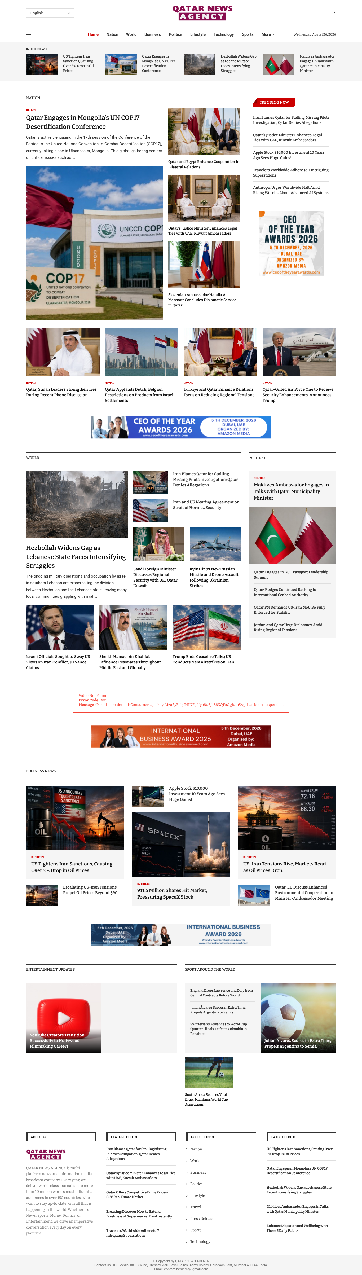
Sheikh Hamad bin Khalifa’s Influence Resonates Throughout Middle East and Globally (130, 662)
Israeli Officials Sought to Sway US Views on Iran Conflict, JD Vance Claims (58, 662)
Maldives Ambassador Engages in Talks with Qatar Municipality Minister (291, 491)
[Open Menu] (28, 34)
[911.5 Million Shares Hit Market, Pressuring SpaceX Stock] (181, 859)
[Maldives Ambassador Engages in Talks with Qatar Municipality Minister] (278, 64)
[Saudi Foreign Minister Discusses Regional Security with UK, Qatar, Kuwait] (158, 557)
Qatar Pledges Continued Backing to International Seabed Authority (285, 592)
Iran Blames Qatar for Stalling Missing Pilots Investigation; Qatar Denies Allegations (291, 120)
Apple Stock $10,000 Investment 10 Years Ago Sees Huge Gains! (289, 155)
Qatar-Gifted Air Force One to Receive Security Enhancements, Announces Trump (298, 395)
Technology (224, 34)
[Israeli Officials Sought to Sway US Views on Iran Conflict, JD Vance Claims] (60, 638)
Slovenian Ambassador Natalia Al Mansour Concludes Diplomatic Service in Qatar (202, 300)
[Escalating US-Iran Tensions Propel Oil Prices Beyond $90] (42, 895)
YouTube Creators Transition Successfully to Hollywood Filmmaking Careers (57, 1041)
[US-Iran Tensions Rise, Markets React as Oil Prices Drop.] (287, 832)
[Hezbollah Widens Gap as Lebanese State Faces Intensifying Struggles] (199, 64)
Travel (195, 1207)
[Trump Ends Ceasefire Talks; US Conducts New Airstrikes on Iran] (207, 635)
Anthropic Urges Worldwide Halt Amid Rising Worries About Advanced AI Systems (291, 190)
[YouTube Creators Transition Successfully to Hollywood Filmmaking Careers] (63, 1018)
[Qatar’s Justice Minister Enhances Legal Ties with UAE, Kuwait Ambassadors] (204, 205)
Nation (112, 34)
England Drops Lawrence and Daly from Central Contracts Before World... (221, 992)
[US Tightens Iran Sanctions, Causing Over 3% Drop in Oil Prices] (42, 64)
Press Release (202, 1218)
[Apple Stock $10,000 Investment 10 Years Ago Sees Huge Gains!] (148, 796)
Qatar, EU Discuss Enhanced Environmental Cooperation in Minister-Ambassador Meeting (304, 893)
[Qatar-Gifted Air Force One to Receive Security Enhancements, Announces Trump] (299, 365)
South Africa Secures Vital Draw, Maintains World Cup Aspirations (206, 1099)
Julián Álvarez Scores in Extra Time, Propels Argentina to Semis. (218, 1009)
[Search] (333, 13)
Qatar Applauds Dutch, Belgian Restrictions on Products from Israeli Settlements (140, 395)
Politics (175, 34)
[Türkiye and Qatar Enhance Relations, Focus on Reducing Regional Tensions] (220, 363)
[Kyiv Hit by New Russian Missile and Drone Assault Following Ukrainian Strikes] (215, 557)
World (131, 34)
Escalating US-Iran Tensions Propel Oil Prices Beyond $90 (90, 890)
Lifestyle (198, 34)
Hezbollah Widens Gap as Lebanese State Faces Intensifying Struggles (76, 556)
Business (152, 34)
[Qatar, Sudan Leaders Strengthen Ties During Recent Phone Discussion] (63, 363)
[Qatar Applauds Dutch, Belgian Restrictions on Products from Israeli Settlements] (142, 365)
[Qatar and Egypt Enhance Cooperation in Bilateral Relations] (204, 139)
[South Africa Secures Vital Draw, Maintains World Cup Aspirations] (209, 1082)
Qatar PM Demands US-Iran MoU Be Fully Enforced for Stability (289, 610)
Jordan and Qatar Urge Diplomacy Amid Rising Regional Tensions (288, 627)
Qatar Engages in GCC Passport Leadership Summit (291, 575)
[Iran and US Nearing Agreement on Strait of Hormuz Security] (150, 510)
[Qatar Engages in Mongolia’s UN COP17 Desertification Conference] (121, 64)
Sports (248, 34)
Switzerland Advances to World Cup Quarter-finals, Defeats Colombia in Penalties (218, 1029)
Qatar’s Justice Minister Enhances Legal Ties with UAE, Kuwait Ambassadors (287, 138)
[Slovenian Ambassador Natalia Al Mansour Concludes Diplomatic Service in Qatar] (204, 274)
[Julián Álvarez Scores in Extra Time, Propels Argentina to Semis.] (298, 1018)
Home (93, 34)
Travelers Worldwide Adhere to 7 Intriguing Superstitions (291, 173)
